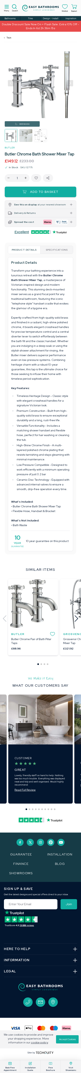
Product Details (24, 249)
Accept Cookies (67, 1039)
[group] (11, 135)
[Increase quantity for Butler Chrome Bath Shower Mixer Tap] (25, 178)
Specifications (57, 249)
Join (69, 904)
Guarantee (21, 854)
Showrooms (21, 873)
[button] (11, 83)
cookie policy (39, 1042)
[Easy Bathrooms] (40, 8)
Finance (21, 864)
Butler (10, 147)
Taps (8, 37)
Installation (59, 854)
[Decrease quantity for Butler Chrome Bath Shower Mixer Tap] (8, 178)
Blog (60, 864)
